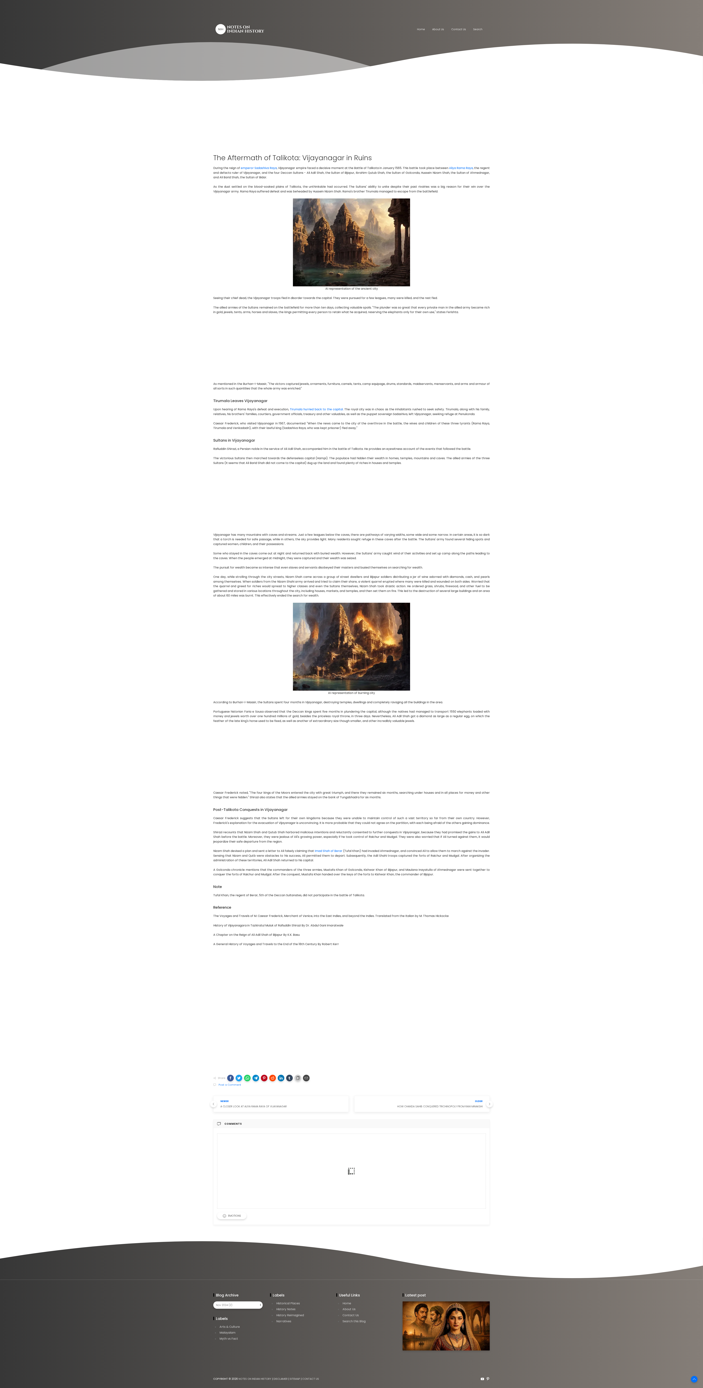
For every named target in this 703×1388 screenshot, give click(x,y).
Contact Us (351, 1315)
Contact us (458, 29)
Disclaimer (281, 1379)
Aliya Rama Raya (461, 168)
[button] (230, 1078)
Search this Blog (354, 1321)
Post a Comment (229, 1085)
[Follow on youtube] (482, 1379)
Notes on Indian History (255, 1379)
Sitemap (295, 1379)
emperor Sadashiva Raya (259, 168)
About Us (438, 29)
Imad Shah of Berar (328, 851)
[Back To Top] (694, 1379)
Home (421, 29)
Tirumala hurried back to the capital (316, 409)
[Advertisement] (351, 118)
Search (477, 29)
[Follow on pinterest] (488, 1379)
